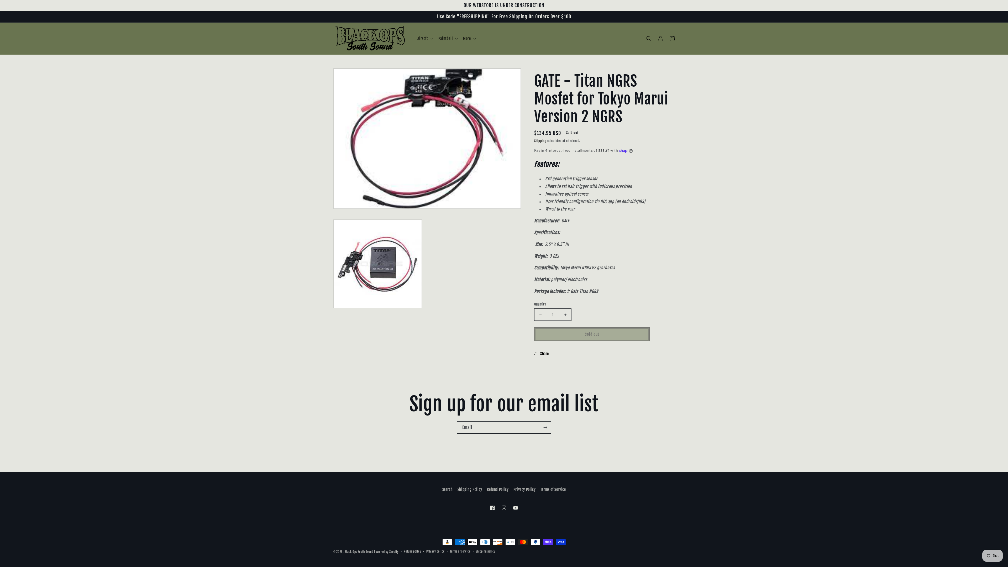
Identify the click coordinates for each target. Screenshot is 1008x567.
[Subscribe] (545, 427)
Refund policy (412, 551)
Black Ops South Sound (359, 552)
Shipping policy (486, 551)
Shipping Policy (470, 489)
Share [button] (544, 353)
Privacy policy (435, 551)
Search (447, 489)
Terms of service (460, 551)
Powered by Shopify (386, 552)
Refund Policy (497, 489)
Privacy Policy (524, 489)
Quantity (540, 304)
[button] (424, 38)
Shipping (540, 141)
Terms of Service (553, 489)
